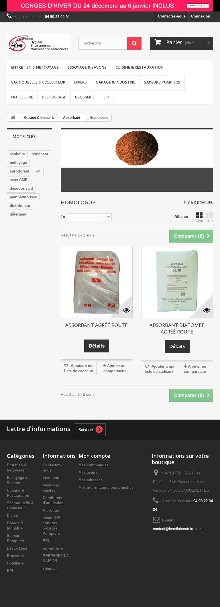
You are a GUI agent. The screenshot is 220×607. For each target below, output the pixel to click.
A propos (51, 510)
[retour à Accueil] (12, 117)
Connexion (200, 16)
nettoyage (18, 162)
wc (38, 171)
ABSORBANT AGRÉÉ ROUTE (96, 325)
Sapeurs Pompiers (162, 82)
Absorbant (71, 118)
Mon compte (94, 455)
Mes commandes (93, 465)
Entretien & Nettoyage (35, 67)
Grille (199, 220)
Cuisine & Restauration (139, 67)
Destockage (54, 97)
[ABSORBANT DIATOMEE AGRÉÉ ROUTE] (177, 282)
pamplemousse (23, 197)
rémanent (40, 154)
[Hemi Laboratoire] (38, 43)
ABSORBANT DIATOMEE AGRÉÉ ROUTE (177, 328)
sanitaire (17, 154)
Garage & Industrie (115, 82)
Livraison (51, 478)
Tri (63, 216)
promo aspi (53, 548)
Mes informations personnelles (105, 487)
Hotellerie (22, 97)
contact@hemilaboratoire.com (178, 529)
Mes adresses (90, 480)
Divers (80, 82)
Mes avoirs (88, 472)
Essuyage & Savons (87, 67)
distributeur (20, 205)
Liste (210, 220)
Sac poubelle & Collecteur (38, 82)
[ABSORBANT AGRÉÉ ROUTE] (97, 282)
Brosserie (85, 97)
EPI (106, 97)
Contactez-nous (172, 16)
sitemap (50, 568)
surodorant (19, 171)
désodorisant (21, 188)
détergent (18, 214)
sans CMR (19, 180)
